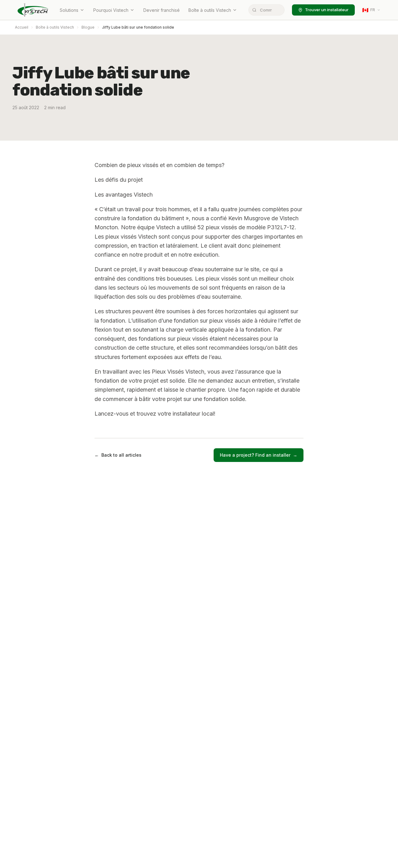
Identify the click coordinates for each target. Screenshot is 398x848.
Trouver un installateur (327, 9)
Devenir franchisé (161, 10)
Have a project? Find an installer (258, 455)
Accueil (21, 27)
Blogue (88, 27)
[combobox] (266, 10)
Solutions (69, 10)
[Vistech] (33, 10)
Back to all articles (118, 455)
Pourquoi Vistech (110, 10)
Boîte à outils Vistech (209, 10)
